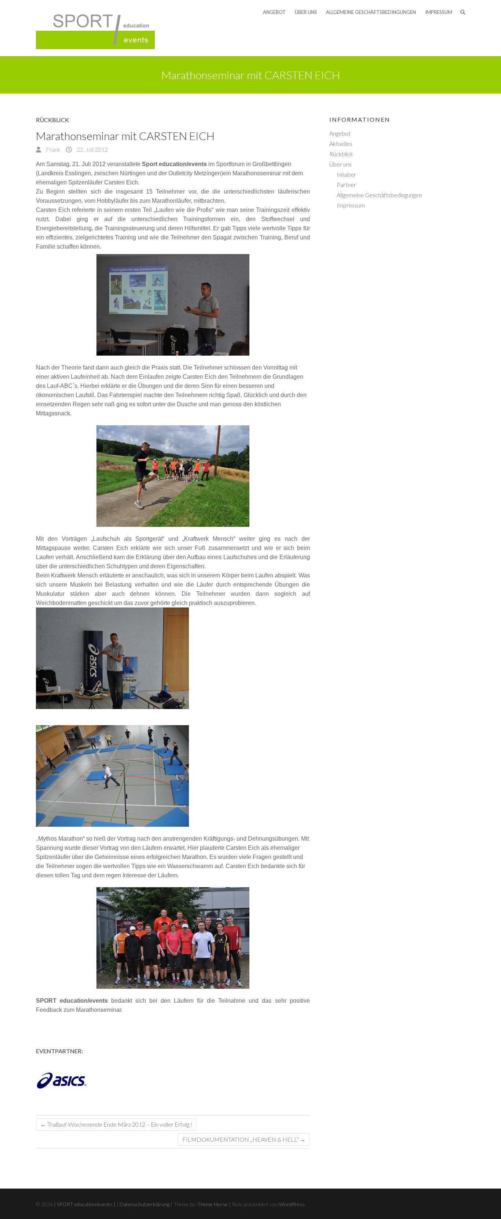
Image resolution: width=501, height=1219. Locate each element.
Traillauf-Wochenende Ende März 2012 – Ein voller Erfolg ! (116, 1124)
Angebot (274, 12)
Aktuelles (340, 143)
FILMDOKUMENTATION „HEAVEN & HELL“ (244, 1139)
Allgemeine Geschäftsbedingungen (371, 12)
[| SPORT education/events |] (95, 28)
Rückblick (52, 119)
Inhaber (346, 174)
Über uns (306, 12)
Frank (53, 149)
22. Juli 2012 (92, 149)
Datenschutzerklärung (144, 1204)
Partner (346, 184)
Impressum (438, 12)
